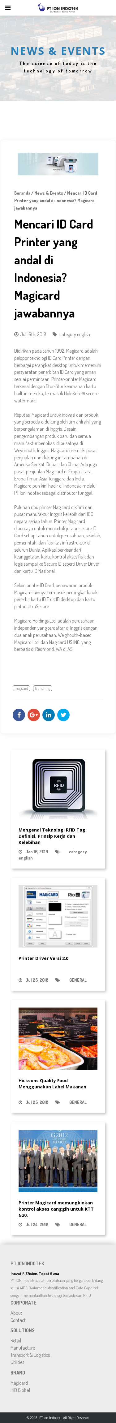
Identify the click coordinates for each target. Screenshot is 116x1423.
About (16, 1313)
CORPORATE (24, 1303)
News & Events (48, 193)
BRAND (18, 1373)
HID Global (20, 1390)
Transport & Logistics (30, 1355)
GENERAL (78, 980)
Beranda (22, 193)
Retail (16, 1340)
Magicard (19, 1383)
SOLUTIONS (23, 1330)
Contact (18, 1320)
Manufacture (23, 1348)
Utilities (17, 1362)
